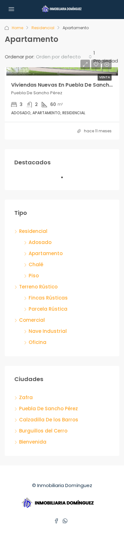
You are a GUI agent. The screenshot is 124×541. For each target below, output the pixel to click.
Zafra (26, 397)
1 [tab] (65, 180)
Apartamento (46, 253)
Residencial (42, 27)
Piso (34, 275)
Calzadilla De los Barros (48, 419)
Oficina (37, 342)
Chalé (36, 264)
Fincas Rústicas (48, 297)
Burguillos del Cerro (43, 430)
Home (17, 27)
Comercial (32, 320)
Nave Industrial (48, 331)
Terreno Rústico (38, 286)
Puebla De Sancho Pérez (48, 408)
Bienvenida (32, 442)
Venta (104, 77)
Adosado (40, 242)
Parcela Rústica (48, 309)
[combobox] (64, 56)
